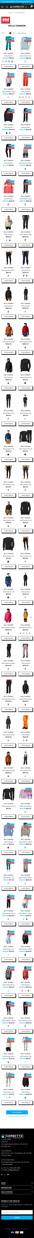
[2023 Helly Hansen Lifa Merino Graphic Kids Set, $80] (25, 794)
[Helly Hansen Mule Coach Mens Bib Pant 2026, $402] (8, 901)
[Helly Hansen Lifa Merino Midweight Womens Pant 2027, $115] (25, 544)
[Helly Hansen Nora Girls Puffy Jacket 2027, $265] (25, 687)
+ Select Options (8, 66)
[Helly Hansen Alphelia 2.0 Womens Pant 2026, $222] (25, 1008)
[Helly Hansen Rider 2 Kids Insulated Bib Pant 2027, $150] (25, 615)
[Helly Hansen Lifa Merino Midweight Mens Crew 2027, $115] (8, 579)
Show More (17, 1112)
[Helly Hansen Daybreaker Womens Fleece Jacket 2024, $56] (8, 830)
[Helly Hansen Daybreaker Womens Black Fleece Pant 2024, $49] (8, 151)
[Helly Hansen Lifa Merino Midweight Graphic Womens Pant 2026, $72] (8, 1080)
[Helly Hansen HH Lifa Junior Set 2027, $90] (25, 436)
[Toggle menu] (2, 7)
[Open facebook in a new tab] (5, 1174)
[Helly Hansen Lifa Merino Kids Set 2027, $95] (25, 401)
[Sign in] (26, 7)
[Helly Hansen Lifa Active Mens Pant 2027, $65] (25, 472)
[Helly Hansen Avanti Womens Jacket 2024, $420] (25, 830)
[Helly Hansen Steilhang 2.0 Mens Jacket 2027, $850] (8, 365)
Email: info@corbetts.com (11, 1170)
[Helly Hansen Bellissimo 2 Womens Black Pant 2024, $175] (25, 115)
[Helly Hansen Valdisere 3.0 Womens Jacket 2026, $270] (25, 972)
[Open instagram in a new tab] (2, 1174)
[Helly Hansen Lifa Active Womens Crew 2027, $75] (25, 365)
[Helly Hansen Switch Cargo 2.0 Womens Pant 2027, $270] (8, 687)
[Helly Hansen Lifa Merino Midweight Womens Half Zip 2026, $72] (8, 937)
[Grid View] (10, 33)
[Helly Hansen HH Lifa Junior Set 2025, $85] (8, 794)
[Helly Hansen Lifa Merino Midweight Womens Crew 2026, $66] (25, 43)
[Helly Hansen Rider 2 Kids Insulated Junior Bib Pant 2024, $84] (25, 151)
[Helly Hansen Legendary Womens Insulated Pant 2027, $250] (25, 651)
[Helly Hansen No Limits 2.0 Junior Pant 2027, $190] (25, 758)
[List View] (14, 33)
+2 (14, 61)
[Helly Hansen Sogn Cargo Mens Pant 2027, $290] (25, 222)
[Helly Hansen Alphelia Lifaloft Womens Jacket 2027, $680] (8, 615)
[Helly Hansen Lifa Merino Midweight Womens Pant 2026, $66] (25, 1044)
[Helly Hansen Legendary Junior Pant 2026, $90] (8, 43)
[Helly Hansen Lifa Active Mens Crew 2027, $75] (8, 544)
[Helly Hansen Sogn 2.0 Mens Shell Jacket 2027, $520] (8, 329)
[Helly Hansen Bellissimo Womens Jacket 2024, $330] (8, 115)
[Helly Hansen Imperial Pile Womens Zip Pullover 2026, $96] (25, 901)
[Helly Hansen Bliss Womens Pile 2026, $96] (8, 972)
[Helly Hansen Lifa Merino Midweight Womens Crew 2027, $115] (25, 508)
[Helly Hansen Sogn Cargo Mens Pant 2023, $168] (25, 186)
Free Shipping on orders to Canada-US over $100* (17, 1)
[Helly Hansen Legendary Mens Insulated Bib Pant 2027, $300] (25, 294)
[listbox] (24, 33)
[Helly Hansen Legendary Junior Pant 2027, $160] (25, 722)
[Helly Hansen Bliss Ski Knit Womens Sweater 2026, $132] (8, 1044)
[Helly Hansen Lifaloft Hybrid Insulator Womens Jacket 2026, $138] (25, 937)
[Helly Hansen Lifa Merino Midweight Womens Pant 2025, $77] (8, 865)
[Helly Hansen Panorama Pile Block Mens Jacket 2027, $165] (8, 222)
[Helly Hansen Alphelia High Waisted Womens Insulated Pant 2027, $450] (8, 651)
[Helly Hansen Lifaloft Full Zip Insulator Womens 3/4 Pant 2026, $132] (8, 1008)
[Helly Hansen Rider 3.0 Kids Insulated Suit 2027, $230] (8, 722)
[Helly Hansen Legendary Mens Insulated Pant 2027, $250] (25, 258)
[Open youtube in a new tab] (8, 1174)
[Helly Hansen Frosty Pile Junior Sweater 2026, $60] (8, 79)
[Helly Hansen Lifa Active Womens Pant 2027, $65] (8, 401)
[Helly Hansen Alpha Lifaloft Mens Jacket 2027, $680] (25, 329)
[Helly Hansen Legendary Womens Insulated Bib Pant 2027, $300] (25, 579)
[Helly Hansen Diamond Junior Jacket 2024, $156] (8, 186)
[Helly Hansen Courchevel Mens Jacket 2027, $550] (8, 294)
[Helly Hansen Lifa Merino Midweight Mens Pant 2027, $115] (8, 472)
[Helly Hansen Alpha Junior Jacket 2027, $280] (8, 758)
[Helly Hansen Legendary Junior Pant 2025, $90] (25, 79)
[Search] (7, 7)
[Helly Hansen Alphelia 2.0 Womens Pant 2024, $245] (25, 865)
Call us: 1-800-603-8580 (12, 1168)
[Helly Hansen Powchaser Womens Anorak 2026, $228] (25, 1080)
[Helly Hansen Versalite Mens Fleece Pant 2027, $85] (8, 258)
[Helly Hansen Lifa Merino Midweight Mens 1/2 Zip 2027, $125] (8, 436)
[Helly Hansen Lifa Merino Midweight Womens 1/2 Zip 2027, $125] (8, 508)
